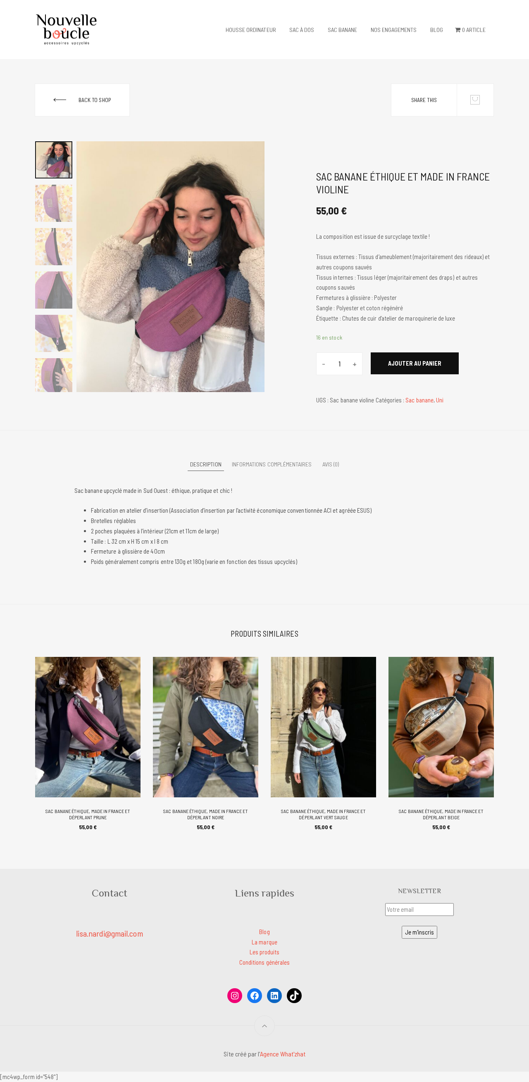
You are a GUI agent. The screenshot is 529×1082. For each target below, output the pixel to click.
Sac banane (342, 29)
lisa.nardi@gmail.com (109, 933)
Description (206, 464)
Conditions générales (264, 962)
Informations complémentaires (272, 464)
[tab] (205, 464)
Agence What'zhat (283, 1054)
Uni (439, 400)
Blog (436, 29)
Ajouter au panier (414, 363)
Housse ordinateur (251, 29)
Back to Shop (95, 99)
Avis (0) (330, 464)
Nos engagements (394, 29)
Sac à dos (302, 29)
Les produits (265, 952)
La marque (264, 942)
